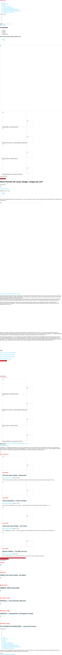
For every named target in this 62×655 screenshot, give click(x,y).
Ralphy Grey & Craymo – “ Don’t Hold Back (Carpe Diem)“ (14, 142)
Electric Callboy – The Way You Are (10, 158)
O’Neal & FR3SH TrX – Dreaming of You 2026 (12, 174)
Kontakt (4, 641)
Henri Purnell (13, 443)
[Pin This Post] (32, 42)
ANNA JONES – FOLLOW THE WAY (10, 126)
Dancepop (8, 443)
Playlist (4, 31)
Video (27, 443)
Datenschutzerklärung (7, 642)
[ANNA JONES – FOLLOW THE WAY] (17, 125)
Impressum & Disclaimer (8, 8)
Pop (21, 443)
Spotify (24, 443)
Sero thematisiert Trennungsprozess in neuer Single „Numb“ (13, 557)
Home (3, 2)
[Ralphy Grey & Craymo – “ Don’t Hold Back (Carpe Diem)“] (17, 141)
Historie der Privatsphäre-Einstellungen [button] (11, 10)
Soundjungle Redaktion (4, 188)
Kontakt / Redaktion (6, 6)
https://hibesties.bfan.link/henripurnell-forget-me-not (10, 293)
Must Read (18, 443)
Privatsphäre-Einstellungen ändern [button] (10, 9)
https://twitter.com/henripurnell (6, 358)
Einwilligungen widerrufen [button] (8, 12)
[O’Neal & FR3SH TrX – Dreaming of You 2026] (17, 173)
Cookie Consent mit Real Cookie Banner (8, 654)
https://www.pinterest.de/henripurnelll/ (7, 354)
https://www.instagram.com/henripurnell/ (8, 352)
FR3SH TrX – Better (4, 559)
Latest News (5, 4)
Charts (3, 5)
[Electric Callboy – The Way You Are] (17, 157)
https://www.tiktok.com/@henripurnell (7, 356)
